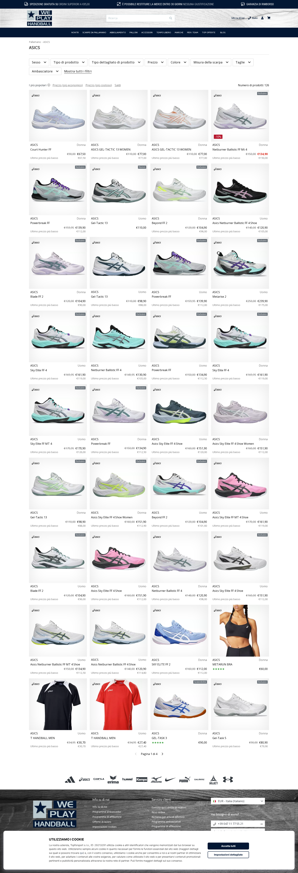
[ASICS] (84, 779)
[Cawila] (99, 779)
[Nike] (170, 779)
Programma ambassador (106, 812)
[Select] (213, 779)
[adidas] (70, 779)
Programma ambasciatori (166, 821)
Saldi (118, 85)
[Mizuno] (156, 779)
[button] (164, 18)
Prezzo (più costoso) (99, 85)
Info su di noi (237, 18)
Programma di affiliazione (107, 817)
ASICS (46, 42)
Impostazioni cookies (104, 827)
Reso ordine (158, 812)
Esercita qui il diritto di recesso (169, 807)
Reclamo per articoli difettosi (168, 817)
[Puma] (185, 779)
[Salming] (199, 779)
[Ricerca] (171, 18)
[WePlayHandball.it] (60, 814)
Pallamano (35, 42)
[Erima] (113, 779)
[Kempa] (142, 779)
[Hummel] (127, 779)
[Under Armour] (228, 779)
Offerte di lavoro (101, 822)
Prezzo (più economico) (68, 85)
